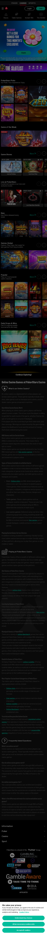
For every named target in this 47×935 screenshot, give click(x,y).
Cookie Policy (24, 912)
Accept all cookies (23, 930)
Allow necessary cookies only (23, 924)
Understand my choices (23, 918)
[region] (23, 918)
